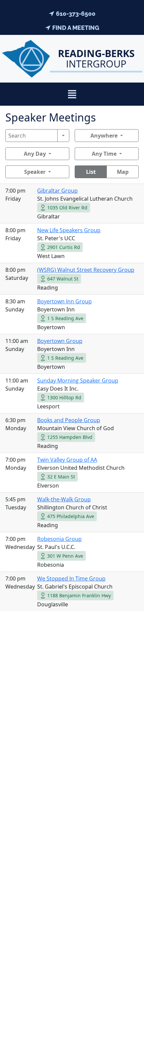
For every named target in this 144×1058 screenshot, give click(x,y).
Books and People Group (68, 420)
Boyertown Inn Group (64, 301)
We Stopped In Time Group (71, 578)
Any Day (35, 153)
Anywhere (104, 135)
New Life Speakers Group (68, 230)
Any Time (104, 153)
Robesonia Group (59, 539)
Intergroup (96, 58)
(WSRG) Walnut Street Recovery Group (85, 269)
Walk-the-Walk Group (64, 499)
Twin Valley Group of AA (67, 459)
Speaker (35, 171)
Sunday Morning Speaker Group (77, 380)
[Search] (63, 135)
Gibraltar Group (57, 190)
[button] (72, 94)
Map (123, 171)
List (91, 171)
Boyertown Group (59, 341)
